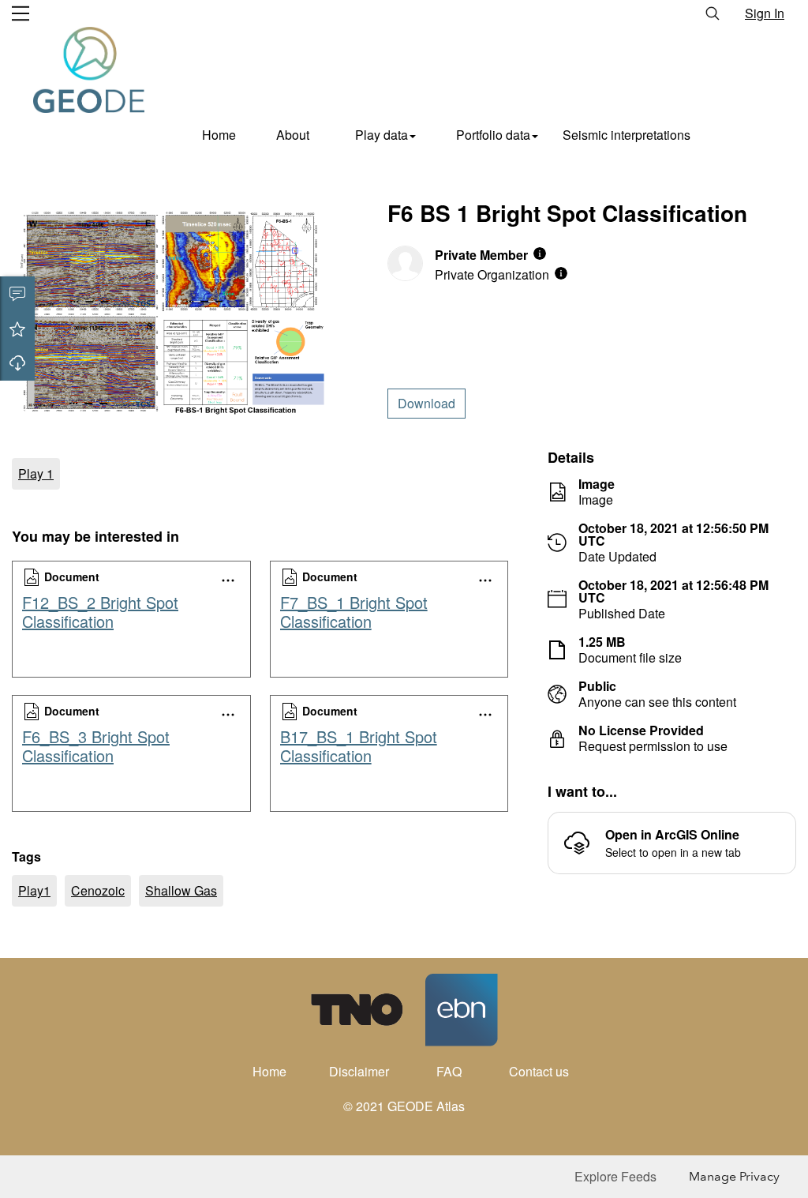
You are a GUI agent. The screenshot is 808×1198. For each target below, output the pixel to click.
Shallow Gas (181, 890)
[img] (540, 253)
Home (219, 135)
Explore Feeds (615, 1176)
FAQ (449, 1071)
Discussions (17, 293)
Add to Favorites (17, 328)
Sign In (764, 13)
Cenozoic (98, 890)
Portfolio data (493, 135)
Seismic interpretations (626, 135)
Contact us (539, 1071)
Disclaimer (359, 1071)
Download (17, 363)
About (292, 135)
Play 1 (36, 473)
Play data (381, 135)
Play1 (34, 890)
